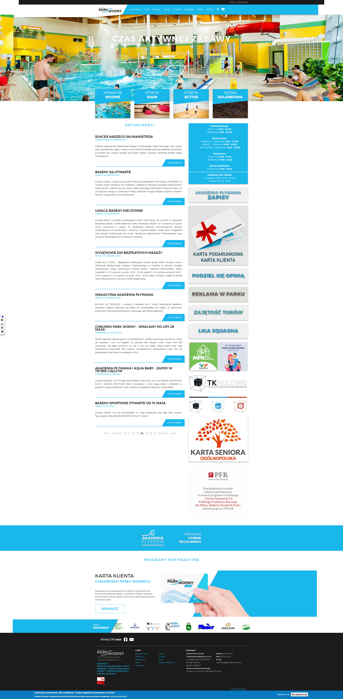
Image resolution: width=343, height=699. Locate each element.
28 (160, 433)
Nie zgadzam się (299, 694)
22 (134, 433)
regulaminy (190, 542)
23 (138, 433)
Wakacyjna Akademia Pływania (124, 295)
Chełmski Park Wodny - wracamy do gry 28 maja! (134, 328)
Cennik (200, 9)
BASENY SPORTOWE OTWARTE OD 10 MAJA (130, 403)
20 (125, 433)
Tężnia (137, 662)
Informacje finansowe (106, 673)
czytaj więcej (174, 163)
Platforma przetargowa (119, 668)
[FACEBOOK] (217, 9)
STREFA (152, 94)
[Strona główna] (111, 11)
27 (155, 433)
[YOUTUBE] (223, 9)
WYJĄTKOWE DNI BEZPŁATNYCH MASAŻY (128, 253)
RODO (126, 666)
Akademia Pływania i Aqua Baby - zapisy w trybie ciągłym (133, 369)
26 (151, 433)
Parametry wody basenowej (109, 666)
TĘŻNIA (230, 94)
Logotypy (101, 671)
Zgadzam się (283, 694)
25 (147, 433)
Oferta (166, 9)
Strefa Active (140, 660)
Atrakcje (156, 9)
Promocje (189, 9)
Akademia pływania (166, 662)
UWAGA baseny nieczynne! (119, 211)
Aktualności (135, 9)
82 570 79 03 (223, 181)
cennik (194, 538)
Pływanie (177, 9)
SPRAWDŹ (109, 609)
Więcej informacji (119, 696)
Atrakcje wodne (141, 654)
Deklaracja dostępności (117, 671)
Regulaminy (102, 663)
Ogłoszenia (102, 668)
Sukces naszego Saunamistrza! (124, 137)
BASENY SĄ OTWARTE (113, 172)
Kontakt (210, 9)
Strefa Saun (139, 657)
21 (129, 433)
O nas (146, 9)
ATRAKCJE (112, 94)
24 (142, 434)
